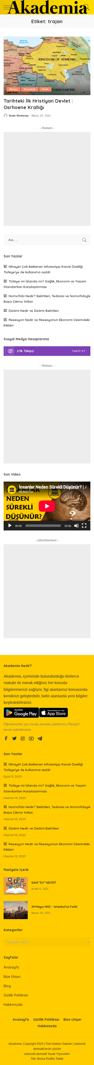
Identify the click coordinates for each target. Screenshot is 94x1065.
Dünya (13, 89)
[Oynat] (9, 525)
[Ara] (85, 7)
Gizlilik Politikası (16, 995)
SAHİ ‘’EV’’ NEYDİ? (43, 882)
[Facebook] (6, 738)
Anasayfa (11, 967)
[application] (47, 506)
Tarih (45, 89)
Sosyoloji (30, 89)
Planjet (73, 724)
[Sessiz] (76, 525)
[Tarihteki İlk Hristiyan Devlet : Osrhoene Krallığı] (47, 66)
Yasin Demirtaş (19, 115)
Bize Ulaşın (12, 976)
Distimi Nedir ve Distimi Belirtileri (34, 310)
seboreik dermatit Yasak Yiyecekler (47, 1054)
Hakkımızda (13, 1004)
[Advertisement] (47, 179)
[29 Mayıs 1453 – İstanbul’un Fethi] (16, 910)
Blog (7, 986)
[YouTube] (31, 738)
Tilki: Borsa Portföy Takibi (47, 1058)
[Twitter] (14, 738)
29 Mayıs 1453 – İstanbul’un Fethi (54, 906)
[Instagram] (47, 351)
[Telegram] (39, 738)
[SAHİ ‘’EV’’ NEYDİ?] (16, 886)
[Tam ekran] (84, 525)
